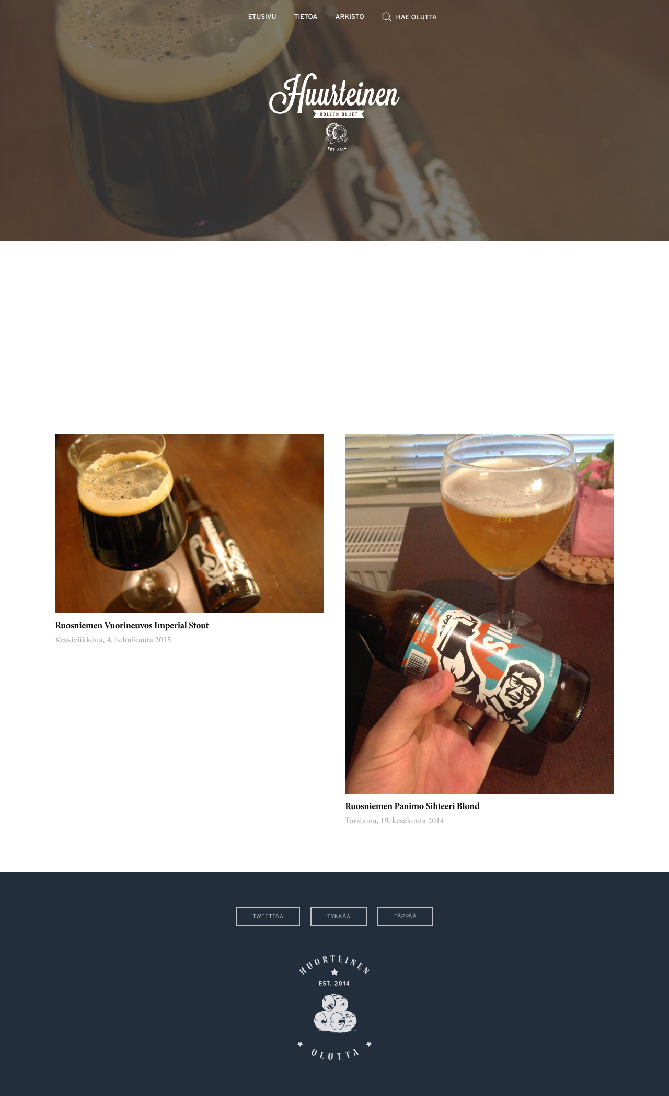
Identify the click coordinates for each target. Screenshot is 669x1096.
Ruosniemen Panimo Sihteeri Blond (412, 807)
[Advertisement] (334, 330)
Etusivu (262, 17)
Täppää (405, 917)
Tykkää (339, 917)
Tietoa (306, 17)
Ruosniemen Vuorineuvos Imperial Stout (132, 626)
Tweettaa (267, 917)
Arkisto (350, 17)
